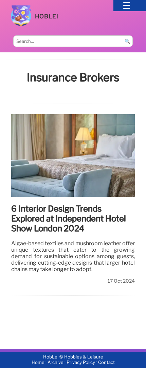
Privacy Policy (81, 362)
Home (38, 362)
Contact (106, 362)
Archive (55, 362)
